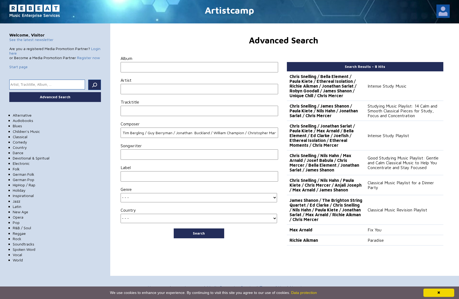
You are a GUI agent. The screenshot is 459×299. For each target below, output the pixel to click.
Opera (18, 217)
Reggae (19, 233)
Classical (20, 136)
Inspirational (23, 195)
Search (199, 233)
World (18, 260)
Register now (88, 57)
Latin (17, 206)
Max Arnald (301, 229)
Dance (18, 152)
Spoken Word (24, 249)
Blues (17, 126)
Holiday (19, 190)
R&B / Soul (22, 228)
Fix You (374, 229)
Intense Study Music (387, 86)
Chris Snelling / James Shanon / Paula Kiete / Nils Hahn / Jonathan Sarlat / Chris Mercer (324, 111)
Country (20, 147)
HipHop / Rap (24, 185)
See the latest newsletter (31, 39)
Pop (16, 222)
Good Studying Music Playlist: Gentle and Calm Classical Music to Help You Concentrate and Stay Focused (403, 162)
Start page (18, 66)
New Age (20, 212)
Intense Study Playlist (388, 135)
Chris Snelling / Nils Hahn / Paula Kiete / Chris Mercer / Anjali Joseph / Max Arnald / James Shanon (326, 185)
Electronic (21, 163)
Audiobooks (23, 120)
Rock (17, 238)
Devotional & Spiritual (31, 158)
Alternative (22, 115)
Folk (16, 169)
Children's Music (26, 131)
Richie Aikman (304, 240)
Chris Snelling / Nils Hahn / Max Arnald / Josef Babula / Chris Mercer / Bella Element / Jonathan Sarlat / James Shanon (324, 162)
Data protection (304, 292)
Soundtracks (23, 244)
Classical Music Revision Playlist (397, 209)
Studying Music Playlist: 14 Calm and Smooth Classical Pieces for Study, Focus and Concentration (402, 111)
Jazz (16, 201)
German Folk (23, 174)
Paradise (376, 240)
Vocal (17, 254)
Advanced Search (55, 97)
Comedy (20, 142)
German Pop (23, 179)
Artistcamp (229, 10)
